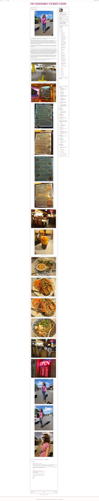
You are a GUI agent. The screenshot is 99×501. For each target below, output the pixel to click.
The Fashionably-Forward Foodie (48, 4)
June (61, 70)
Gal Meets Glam (62, 88)
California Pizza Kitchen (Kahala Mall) (63, 47)
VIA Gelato (61, 144)
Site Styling (61, 109)
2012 (61, 30)
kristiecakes (61, 127)
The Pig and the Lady (63, 155)
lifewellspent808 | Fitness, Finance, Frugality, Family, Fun (63, 121)
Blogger (62, 499)
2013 (61, 29)
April (61, 72)
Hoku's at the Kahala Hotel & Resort (63, 38)
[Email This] (45, 459)
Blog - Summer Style (63, 111)
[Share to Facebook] (47, 459)
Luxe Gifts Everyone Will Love (63, 102)
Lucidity (61, 142)
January (62, 75)
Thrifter (61, 122)
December (62, 32)
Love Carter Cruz (62, 117)
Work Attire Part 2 (63, 45)
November (62, 33)
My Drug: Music (62, 139)
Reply (33, 468)
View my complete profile (62, 15)
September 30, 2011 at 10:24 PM (38, 463)
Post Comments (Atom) (45, 494)
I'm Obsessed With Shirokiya (63, 40)
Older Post (55, 492)
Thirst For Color (62, 152)
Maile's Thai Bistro (39, 50)
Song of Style (62, 98)
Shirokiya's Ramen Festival (63, 58)
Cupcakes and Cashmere (63, 153)
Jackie (33, 463)
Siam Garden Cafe (63, 36)
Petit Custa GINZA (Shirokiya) (63, 55)
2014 (61, 28)
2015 (61, 27)
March (62, 73)
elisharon (61, 114)
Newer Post (32, 492)
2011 (61, 31)
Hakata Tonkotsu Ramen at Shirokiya (63, 41)
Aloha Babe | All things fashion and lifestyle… (63, 105)
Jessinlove (61, 135)
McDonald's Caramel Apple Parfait (63, 44)
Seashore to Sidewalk (62, 112)
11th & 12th (61, 138)
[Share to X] (46, 459)
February (62, 74)
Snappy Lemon (62, 149)
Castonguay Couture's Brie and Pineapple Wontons (63, 63)
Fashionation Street (62, 141)
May (61, 71)
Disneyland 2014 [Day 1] (63, 125)
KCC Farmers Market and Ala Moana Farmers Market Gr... (63, 60)
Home (44, 492)
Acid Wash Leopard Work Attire (63, 49)
